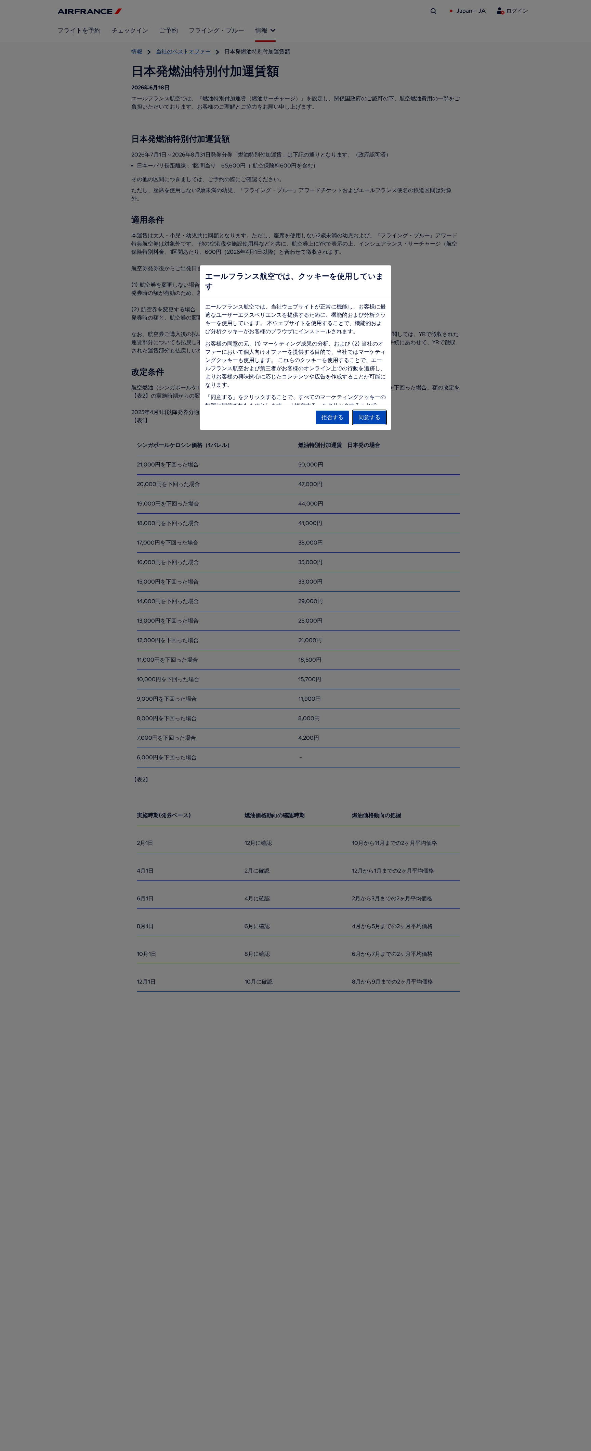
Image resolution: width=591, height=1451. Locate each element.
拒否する (332, 417)
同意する (369, 417)
